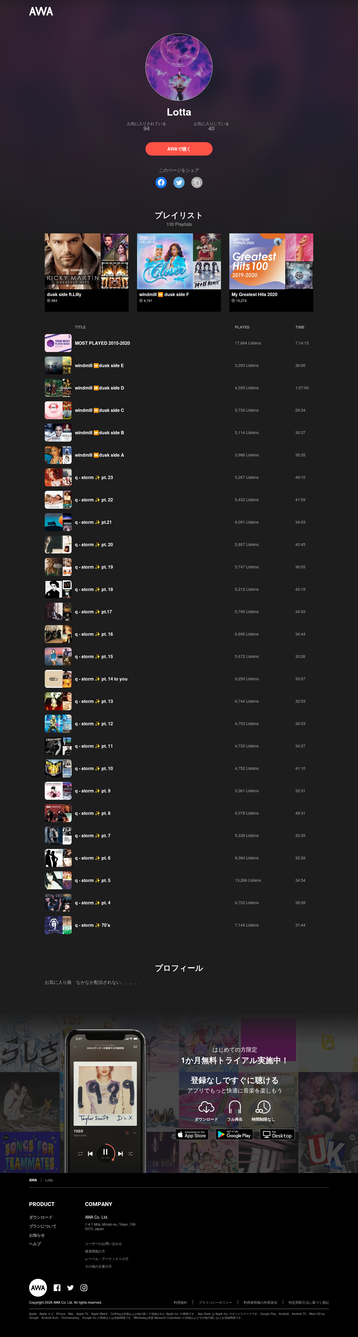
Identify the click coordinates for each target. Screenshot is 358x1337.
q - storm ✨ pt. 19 (94, 567)
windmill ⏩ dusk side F (164, 294)
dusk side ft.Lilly (64, 294)
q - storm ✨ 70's (92, 925)
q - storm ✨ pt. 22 (94, 499)
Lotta (49, 1180)
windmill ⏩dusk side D (99, 387)
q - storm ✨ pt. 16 (94, 634)
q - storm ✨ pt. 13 (94, 701)
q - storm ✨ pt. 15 (94, 656)
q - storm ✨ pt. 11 (94, 746)
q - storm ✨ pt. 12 (94, 723)
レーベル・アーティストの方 (107, 1258)
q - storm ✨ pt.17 (93, 611)
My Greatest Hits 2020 (254, 294)
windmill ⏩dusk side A (99, 455)
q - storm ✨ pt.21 (93, 522)
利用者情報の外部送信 (260, 1302)
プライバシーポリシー (215, 1302)
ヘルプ (35, 1243)
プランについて (42, 1226)
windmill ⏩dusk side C (99, 410)
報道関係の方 (95, 1251)
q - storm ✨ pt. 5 (92, 880)
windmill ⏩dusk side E (99, 365)
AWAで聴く (179, 149)
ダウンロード (41, 1217)
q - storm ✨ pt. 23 (94, 477)
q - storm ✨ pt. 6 (92, 858)
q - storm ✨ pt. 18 (94, 589)
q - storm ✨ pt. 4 (92, 902)
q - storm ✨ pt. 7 (92, 835)
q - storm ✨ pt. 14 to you (101, 678)
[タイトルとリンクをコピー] (196, 182)
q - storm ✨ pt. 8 (92, 813)
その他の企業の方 (98, 1266)
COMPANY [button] (98, 1204)
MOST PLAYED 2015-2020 (102, 343)
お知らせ (37, 1235)
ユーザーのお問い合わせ (103, 1243)
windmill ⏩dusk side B (99, 432)
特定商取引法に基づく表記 (309, 1302)
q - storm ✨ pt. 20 (94, 544)
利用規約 (180, 1302)
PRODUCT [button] (42, 1204)
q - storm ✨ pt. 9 (92, 790)
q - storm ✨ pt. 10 (94, 768)
